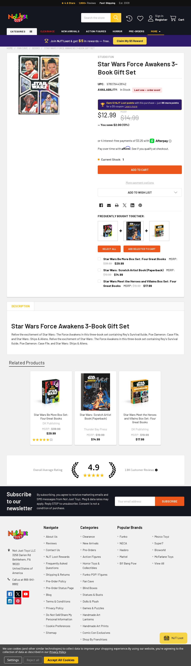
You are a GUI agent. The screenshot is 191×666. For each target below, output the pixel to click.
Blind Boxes (90, 588)
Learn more (131, 106)
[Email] (109, 205)
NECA (123, 543)
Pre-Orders (136, 31)
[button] (140, 192)
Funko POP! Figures (95, 574)
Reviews (51, 543)
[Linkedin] (132, 205)
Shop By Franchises (95, 639)
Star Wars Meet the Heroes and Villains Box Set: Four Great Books (139, 418)
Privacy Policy (54, 608)
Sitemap (51, 632)
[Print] (116, 205)
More (154, 31)
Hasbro (124, 550)
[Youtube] (25, 594)
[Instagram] (10, 601)
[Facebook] (101, 205)
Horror (117, 31)
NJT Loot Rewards (58, 556)
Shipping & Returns (58, 574)
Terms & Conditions (58, 601)
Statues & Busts (93, 594)
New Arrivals (70, 31)
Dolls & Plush (91, 601)
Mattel (123, 556)
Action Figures (96, 31)
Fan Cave (88, 581)
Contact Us (53, 550)
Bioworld (160, 550)
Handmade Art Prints (96, 626)
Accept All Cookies (61, 660)
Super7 (158, 543)
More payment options (140, 182)
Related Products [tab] (27, 362)
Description (21, 306)
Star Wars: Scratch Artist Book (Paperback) (133, 270)
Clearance (47, 31)
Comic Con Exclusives (96, 632)
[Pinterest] (140, 205)
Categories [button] (17, 31)
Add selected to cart (142, 248)
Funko (123, 536)
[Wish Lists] (141, 18)
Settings (13, 660)
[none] (39, 84)
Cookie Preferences (58, 626)
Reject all (33, 660)
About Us (51, 536)
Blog (48, 594)
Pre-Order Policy (56, 581)
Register (161, 19)
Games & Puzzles (93, 608)
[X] (124, 205)
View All (159, 563)
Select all (109, 248)
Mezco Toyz (161, 536)
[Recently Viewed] (130, 18)
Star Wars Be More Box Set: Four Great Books (134, 259)
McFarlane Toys (163, 556)
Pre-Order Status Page (60, 588)
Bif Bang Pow (128, 563)
